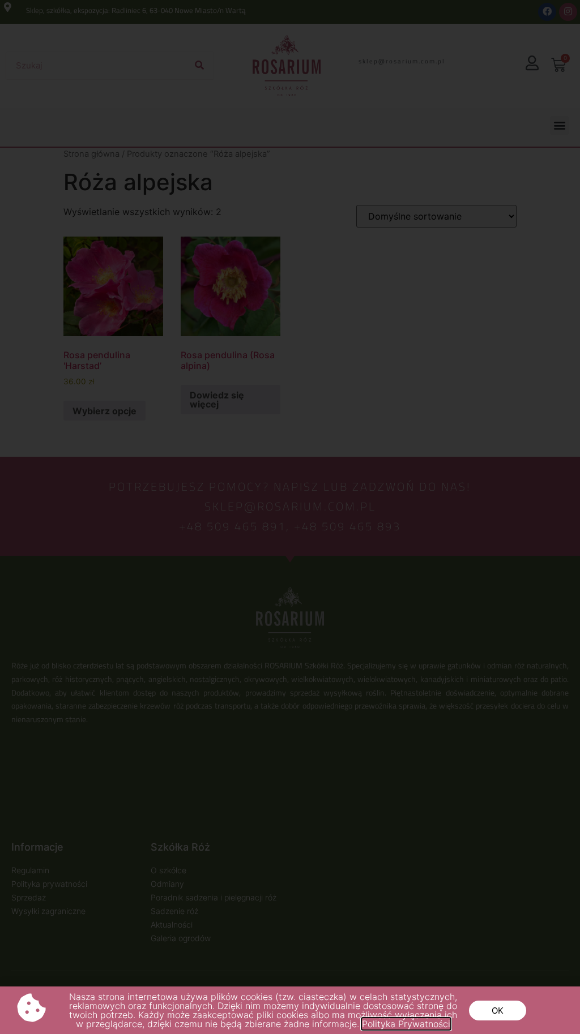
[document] (290, 517)
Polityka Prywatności (406, 1023)
